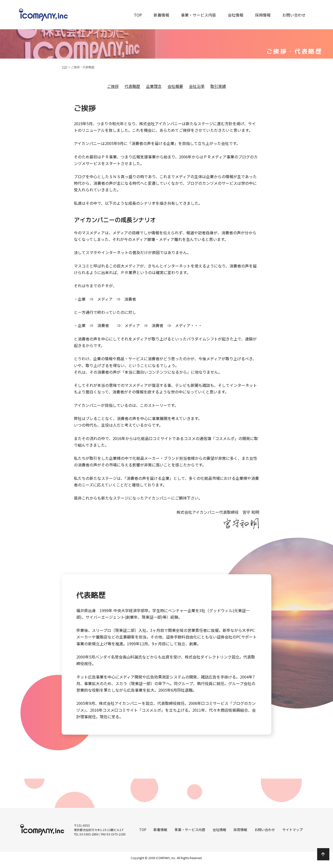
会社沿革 (197, 86)
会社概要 (175, 86)
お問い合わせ (294, 15)
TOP (138, 15)
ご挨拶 (113, 86)
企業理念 (154, 86)
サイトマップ (292, 829)
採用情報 (263, 15)
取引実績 (218, 86)
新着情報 (161, 15)
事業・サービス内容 (198, 15)
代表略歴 (132, 86)
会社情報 (235, 15)
